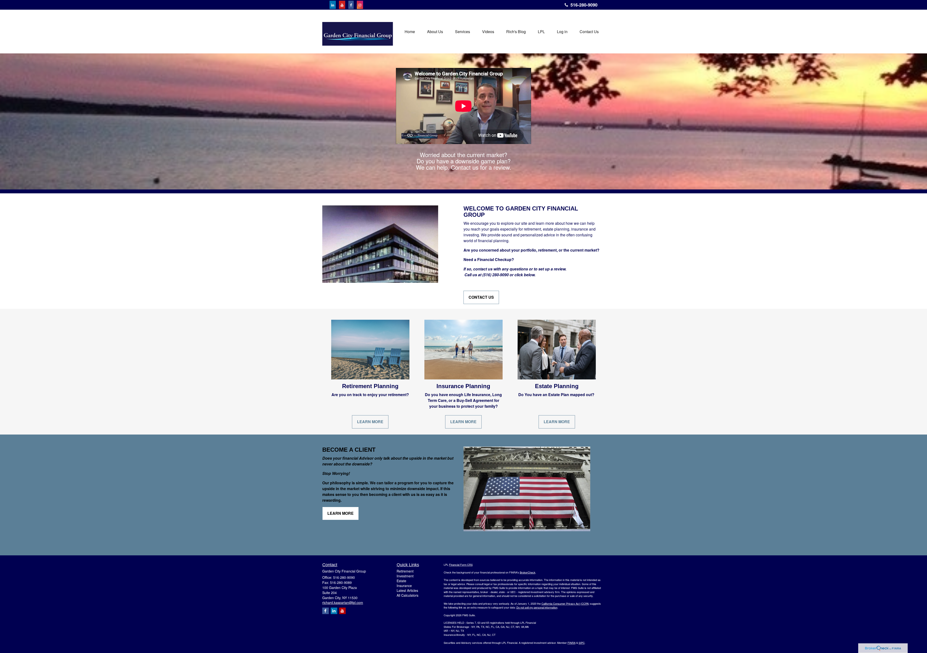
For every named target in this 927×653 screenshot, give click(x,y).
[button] (435, 32)
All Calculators (407, 595)
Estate (401, 580)
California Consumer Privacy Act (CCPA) (565, 603)
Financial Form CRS (461, 564)
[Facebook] (351, 5)
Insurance (404, 585)
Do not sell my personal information (536, 607)
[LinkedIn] (333, 5)
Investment (405, 575)
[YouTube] (342, 5)
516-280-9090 (583, 5)
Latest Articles (407, 590)
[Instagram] (360, 5)
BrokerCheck (527, 572)
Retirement (405, 571)
